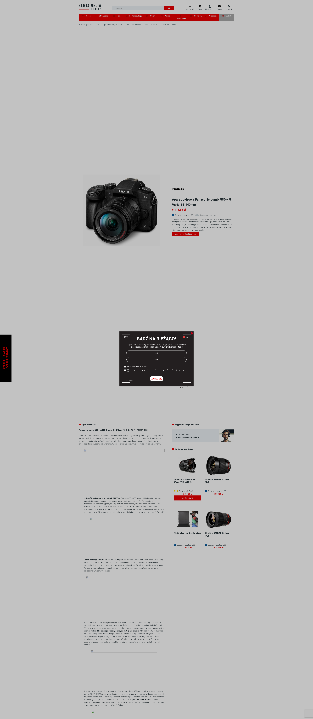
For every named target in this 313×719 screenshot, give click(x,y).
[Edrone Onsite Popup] (156, 359)
